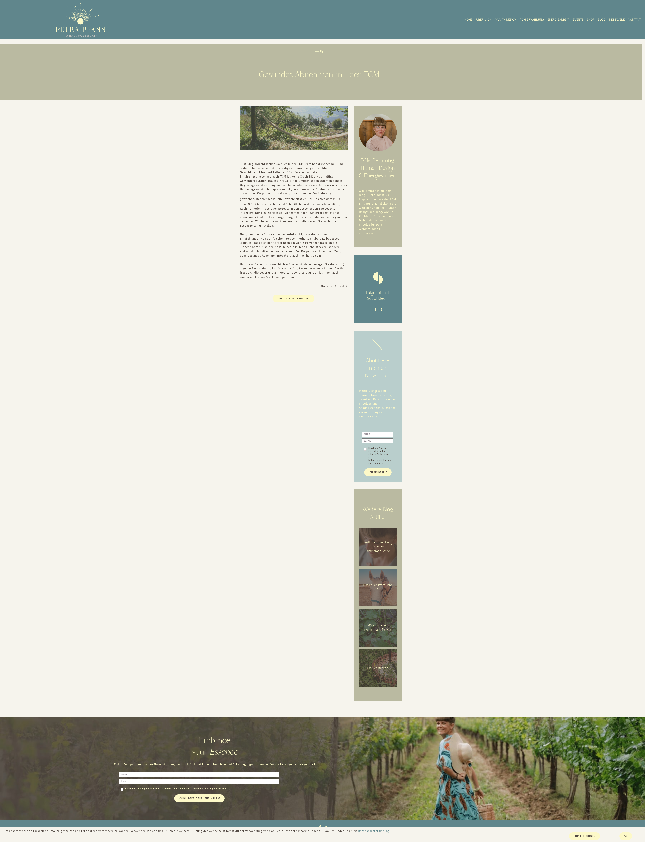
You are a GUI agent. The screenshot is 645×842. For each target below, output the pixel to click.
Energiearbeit (558, 19)
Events (578, 19)
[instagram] (380, 310)
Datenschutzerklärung (380, 460)
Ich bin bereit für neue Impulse (199, 798)
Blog (602, 19)
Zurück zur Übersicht (293, 298)
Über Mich (484, 19)
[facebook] (375, 310)
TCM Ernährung (532, 19)
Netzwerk (617, 19)
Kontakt (635, 19)
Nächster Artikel (332, 286)
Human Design (506, 19)
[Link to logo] (80, 19)
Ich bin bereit (378, 472)
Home (469, 19)
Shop (591, 19)
